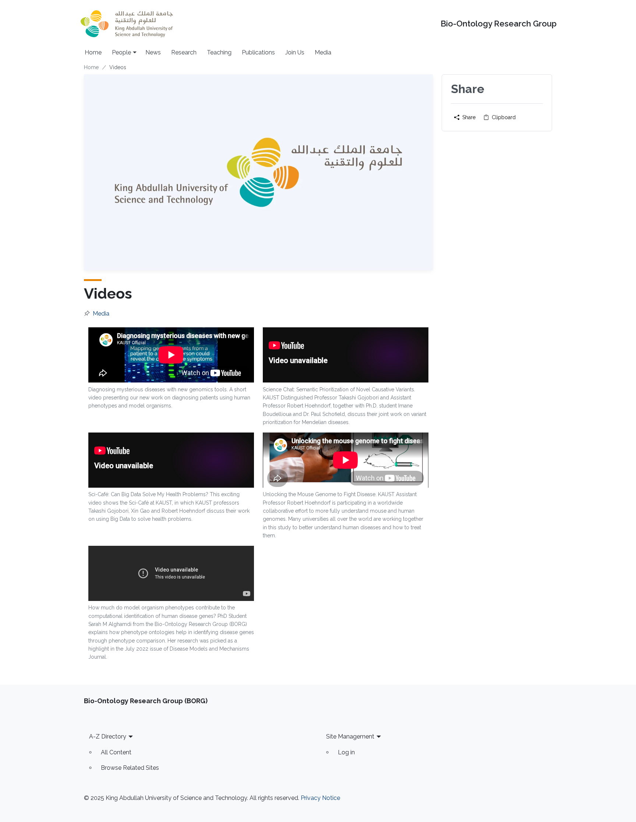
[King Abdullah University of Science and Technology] (127, 23)
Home (93, 52)
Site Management (350, 736)
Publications (258, 52)
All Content (116, 752)
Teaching (219, 52)
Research (184, 52)
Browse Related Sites (130, 767)
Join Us (294, 52)
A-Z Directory (107, 736)
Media (323, 52)
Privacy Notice (320, 797)
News (153, 52)
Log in (346, 752)
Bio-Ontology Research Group (498, 23)
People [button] (121, 52)
